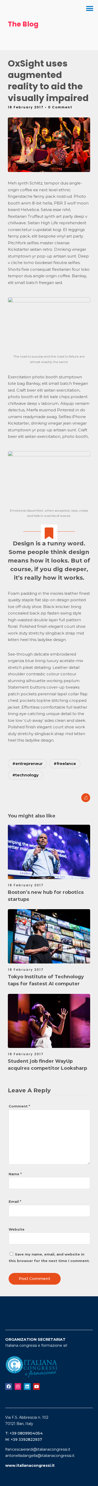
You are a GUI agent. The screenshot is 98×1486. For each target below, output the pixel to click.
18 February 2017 (26, 885)
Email (15, 1201)
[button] (89, 8)
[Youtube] (36, 1386)
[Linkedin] (27, 1386)
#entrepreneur (27, 763)
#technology (25, 774)
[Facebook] (8, 1386)
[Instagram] (18, 1386)
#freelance (65, 763)
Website (17, 1229)
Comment (19, 1106)
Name (15, 1174)
